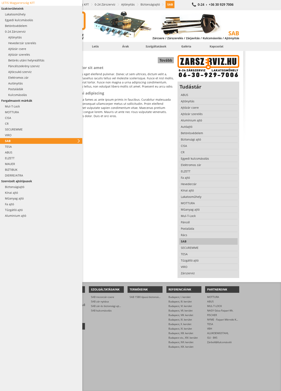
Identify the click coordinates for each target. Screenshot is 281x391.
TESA (210, 324)
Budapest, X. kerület (179, 324)
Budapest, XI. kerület (180, 328)
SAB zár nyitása (100, 301)
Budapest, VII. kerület (180, 310)
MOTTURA (213, 297)
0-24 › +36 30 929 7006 (215, 4)
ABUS (210, 301)
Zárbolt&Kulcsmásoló (219, 342)
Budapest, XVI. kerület (180, 342)
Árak (125, 46)
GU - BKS (212, 337)
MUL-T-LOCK (214, 306)
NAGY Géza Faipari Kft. (220, 310)
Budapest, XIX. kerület (180, 346)
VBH (209, 328)
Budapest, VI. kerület (180, 306)
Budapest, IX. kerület (180, 319)
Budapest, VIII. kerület (180, 315)
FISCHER (212, 315)
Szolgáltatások (156, 46)
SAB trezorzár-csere (102, 297)
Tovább (165, 60)
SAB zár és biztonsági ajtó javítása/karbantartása (119, 306)
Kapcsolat (216, 46)
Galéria (186, 46)
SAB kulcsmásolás (101, 310)
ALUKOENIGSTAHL (218, 333)
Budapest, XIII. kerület (180, 333)
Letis (95, 46)
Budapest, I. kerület (179, 297)
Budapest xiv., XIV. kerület (183, 337)
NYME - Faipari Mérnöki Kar (223, 319)
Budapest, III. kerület (180, 301)
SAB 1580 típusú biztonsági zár (147, 297)
